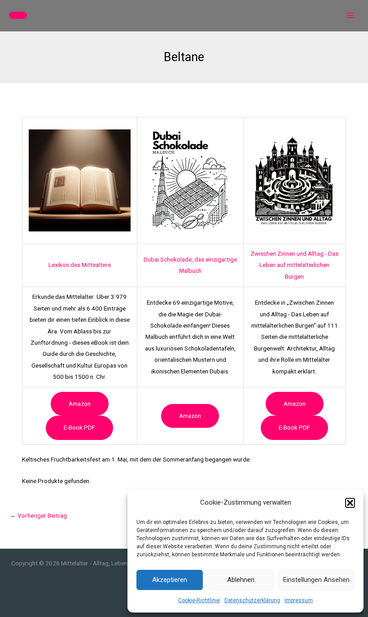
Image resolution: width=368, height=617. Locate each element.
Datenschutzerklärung (252, 600)
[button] (350, 502)
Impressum (299, 600)
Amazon (80, 403)
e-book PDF (79, 427)
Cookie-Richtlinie (199, 600)
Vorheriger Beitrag (38, 515)
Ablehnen (240, 580)
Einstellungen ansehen (316, 580)
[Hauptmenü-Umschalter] (350, 15)
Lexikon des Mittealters (79, 264)
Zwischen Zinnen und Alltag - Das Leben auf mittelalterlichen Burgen (294, 265)
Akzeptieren (169, 580)
